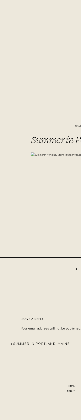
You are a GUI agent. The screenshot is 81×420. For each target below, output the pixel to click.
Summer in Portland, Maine (41, 344)
